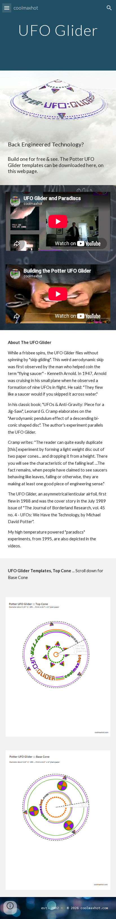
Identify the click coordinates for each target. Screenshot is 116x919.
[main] (58, 35)
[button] (7, 8)
